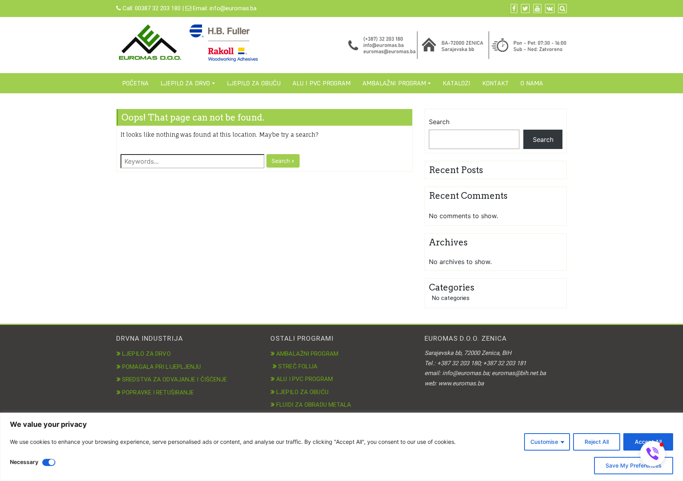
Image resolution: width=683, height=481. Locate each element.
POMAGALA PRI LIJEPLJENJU (161, 366)
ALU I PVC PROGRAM (321, 83)
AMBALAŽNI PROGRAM (394, 83)
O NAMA (532, 83)
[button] (652, 453)
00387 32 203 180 (158, 8)
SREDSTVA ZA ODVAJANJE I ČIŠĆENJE (174, 379)
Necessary (24, 461)
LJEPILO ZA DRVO (185, 83)
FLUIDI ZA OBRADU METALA (313, 404)
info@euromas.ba (233, 8)
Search (439, 122)
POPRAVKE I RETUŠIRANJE (158, 392)
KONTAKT (495, 83)
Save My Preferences (634, 465)
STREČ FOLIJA (297, 366)
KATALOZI (456, 83)
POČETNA (135, 83)
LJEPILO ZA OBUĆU (254, 83)
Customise (544, 441)
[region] (341, 447)
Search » (283, 160)
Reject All (597, 441)
